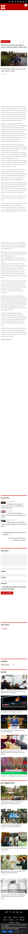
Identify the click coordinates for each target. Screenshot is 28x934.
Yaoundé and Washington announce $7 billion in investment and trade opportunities (12, 506)
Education (10, 510)
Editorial (21, 917)
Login (17, 922)
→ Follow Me (4, 628)
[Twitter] (12, 1)
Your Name (3, 571)
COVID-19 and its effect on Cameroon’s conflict (18, 539)
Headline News (11, 520)
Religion (22, 920)
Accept (4, 931)
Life (17, 920)
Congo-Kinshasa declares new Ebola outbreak (13, 533)
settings (16, 928)
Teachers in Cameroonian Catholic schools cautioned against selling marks (13, 515)
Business (11, 920)
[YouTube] (21, 1)
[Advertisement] (14, 25)
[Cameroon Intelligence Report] (3, 8)
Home (5, 917)
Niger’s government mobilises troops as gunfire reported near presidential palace (14, 524)
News (9, 917)
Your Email (3, 577)
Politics (15, 917)
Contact (11, 922)
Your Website (4, 583)
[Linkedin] (24, 1)
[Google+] (18, 1)
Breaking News (11, 501)
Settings (17, 931)
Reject (10, 931)
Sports (5, 920)
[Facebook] (15, 1)
